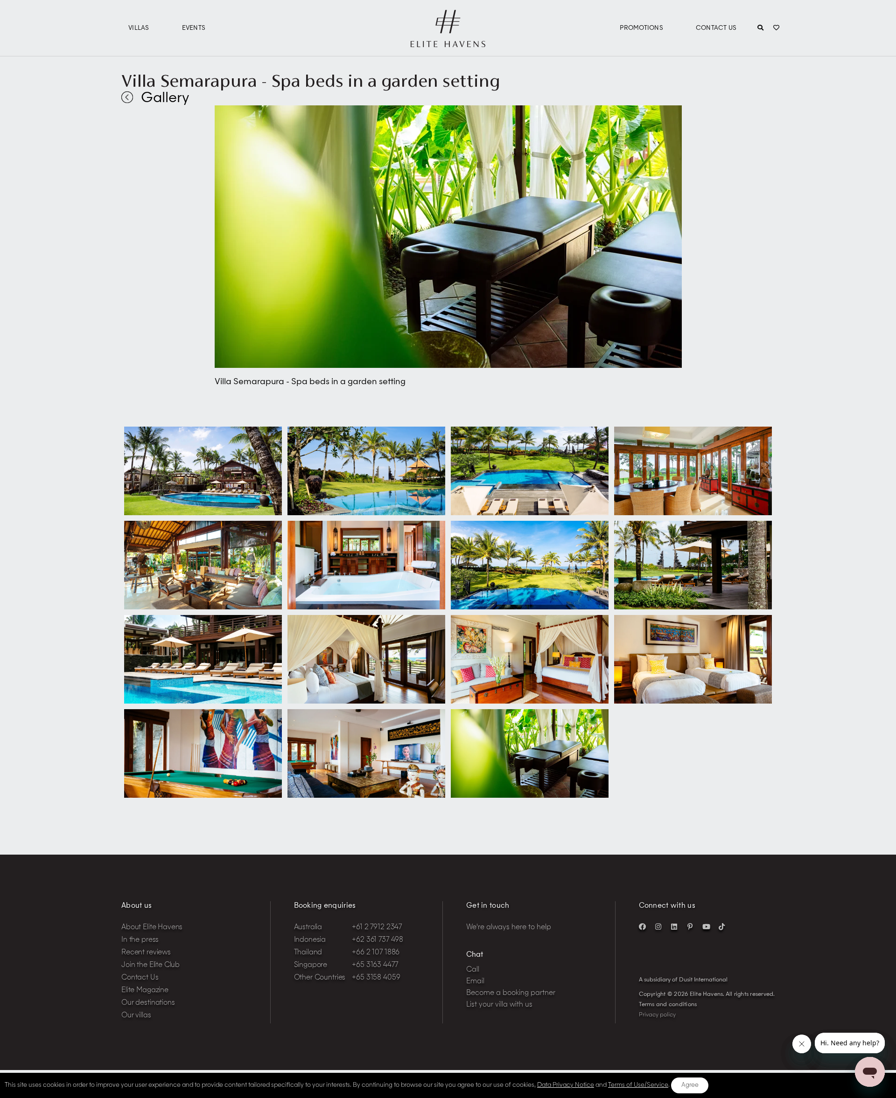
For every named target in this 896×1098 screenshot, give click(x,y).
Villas (138, 28)
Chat (474, 955)
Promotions (641, 28)
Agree (690, 1085)
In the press (140, 940)
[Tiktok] (722, 926)
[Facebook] (642, 926)
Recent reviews (146, 952)
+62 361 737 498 (377, 940)
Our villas (136, 1015)
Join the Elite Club (150, 965)
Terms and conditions (668, 1005)
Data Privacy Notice (565, 1085)
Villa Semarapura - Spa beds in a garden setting (310, 80)
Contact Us (716, 28)
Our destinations (148, 1003)
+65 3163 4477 (375, 965)
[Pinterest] (690, 926)
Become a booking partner (510, 993)
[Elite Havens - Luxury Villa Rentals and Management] (448, 43)
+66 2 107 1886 (375, 952)
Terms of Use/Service (638, 1085)
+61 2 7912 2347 (377, 927)
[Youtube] (706, 926)
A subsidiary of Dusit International (683, 980)
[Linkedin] (674, 926)
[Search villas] (760, 28)
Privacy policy (657, 1015)
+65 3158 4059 (376, 977)
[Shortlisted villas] (776, 28)
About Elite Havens (151, 927)
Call (472, 970)
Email (475, 981)
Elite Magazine (144, 990)
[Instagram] (658, 926)
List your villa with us (499, 1004)
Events (194, 28)
